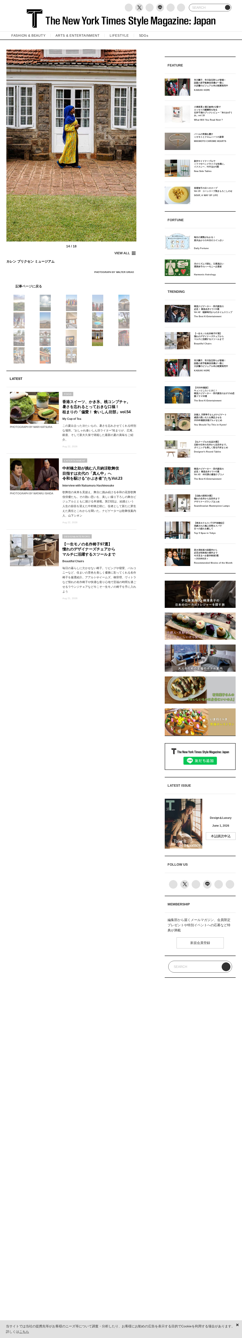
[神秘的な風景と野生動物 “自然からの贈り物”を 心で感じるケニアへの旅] (71, 286)
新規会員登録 (200, 943)
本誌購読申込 (221, 836)
